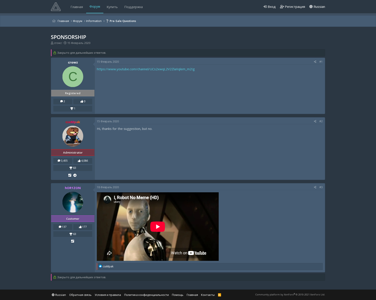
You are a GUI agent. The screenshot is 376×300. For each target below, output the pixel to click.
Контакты (208, 295)
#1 (321, 62)
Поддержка (133, 7)
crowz (58, 43)
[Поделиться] (315, 61)
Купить (112, 7)
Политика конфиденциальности (146, 295)
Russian (319, 6)
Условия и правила (108, 295)
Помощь (177, 295)
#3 (321, 187)
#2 (321, 121)
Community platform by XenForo (290, 294)
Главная (76, 7)
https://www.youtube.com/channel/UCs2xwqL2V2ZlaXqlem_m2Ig (146, 69)
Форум (94, 6)
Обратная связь (80, 295)
